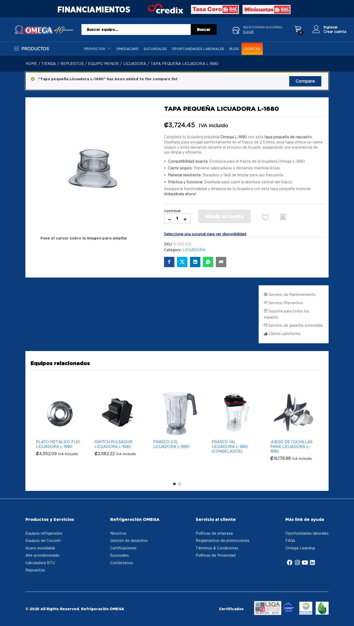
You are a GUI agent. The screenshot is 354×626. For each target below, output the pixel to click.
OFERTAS (252, 48)
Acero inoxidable (40, 548)
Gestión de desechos (129, 540)
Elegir (248, 31)
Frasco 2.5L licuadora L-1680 (171, 444)
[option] (60, 429)
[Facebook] (290, 562)
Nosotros (118, 533)
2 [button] (179, 484)
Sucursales (155, 48)
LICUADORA (194, 250)
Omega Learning (300, 548)
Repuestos (35, 570)
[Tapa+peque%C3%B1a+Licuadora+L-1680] (182, 262)
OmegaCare (127, 48)
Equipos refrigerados (43, 533)
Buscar (203, 29)
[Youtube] (305, 562)
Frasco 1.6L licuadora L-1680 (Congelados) (230, 446)
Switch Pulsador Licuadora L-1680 (113, 444)
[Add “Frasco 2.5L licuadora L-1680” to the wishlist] (175, 430)
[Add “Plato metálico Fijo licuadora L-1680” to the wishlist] (58, 430)
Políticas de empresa (214, 533)
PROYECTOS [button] (94, 48)
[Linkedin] (312, 562)
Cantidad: (172, 211)
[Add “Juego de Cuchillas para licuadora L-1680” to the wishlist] (292, 430)
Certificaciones (123, 548)
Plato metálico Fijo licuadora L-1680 (58, 444)
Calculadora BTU (40, 563)
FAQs (290, 540)
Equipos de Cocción (43, 540)
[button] (283, 216)
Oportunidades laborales (198, 48)
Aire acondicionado (42, 555)
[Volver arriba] (346, 615)
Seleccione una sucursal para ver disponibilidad (205, 234)
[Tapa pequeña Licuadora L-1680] (169, 262)
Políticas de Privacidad (216, 555)
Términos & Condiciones (217, 548)
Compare (305, 81)
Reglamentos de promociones (222, 540)
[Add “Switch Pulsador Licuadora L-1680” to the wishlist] (117, 430)
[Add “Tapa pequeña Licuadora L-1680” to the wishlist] (265, 217)
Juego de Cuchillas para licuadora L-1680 (291, 446)
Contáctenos (121, 563)
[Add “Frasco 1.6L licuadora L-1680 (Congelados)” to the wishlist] (234, 430)
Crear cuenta (334, 31)
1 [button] (174, 484)
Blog (234, 48)
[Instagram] (297, 562)
